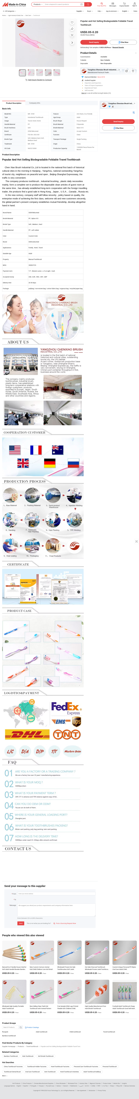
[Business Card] (134, 112)
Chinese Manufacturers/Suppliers (43, 1083)
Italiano (58, 1086)
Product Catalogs (33, 1027)
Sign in (134, 6)
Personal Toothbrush (110, 1066)
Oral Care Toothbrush (32, 1072)
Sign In (83, 93)
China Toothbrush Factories (13, 1066)
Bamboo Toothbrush (11, 1056)
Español (25, 1086)
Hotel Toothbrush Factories (60, 1066)
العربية (81, 1086)
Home (4, 15)
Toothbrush (36, 15)
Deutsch (65, 1086)
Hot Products (16, 1083)
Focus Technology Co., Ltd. (55, 1090)
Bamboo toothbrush (9, 1036)
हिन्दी (99, 1086)
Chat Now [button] (124, 42)
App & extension (111, 11)
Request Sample (118, 47)
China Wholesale (61, 1083)
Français (41, 1086)
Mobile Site (116, 1083)
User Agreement (81, 1090)
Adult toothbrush (41, 1032)
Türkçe (112, 1086)
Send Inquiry (94, 42)
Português (33, 1086)
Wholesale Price (72, 1083)
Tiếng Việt (119, 1086)
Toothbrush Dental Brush (12, 1072)
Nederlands (73, 1086)
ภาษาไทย (105, 1086)
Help (99, 11)
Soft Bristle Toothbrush (46, 1056)
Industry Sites (83, 1083)
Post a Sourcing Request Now (64, 923)
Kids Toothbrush (27, 1056)
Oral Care (28, 15)
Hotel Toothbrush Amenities (69, 1072)
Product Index (107, 1083)
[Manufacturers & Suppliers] (14, 4)
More (4, 1076)
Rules (135, 11)
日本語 (93, 1086)
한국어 (87, 1086)
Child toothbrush (75, 1032)
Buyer (89, 11)
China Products (27, 1083)
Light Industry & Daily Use (15, 15)
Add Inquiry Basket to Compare (40, 80)
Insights (124, 1083)
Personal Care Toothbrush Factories (86, 1066)
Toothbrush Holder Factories (36, 1066)
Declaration (92, 1090)
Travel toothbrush (109, 1032)
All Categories (9, 11)
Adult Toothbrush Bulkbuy (92, 1072)
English (19, 1086)
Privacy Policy (102, 1090)
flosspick (5, 1032)
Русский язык (50, 1086)
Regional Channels (95, 1083)
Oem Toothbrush (50, 1072)
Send (20, 923)
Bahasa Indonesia (129, 1086)
